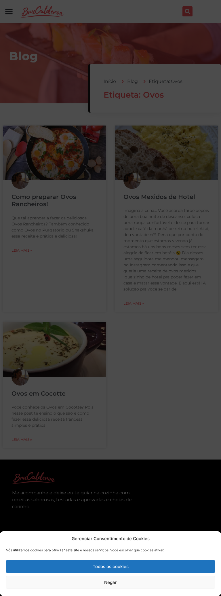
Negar (110, 582)
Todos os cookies (111, 566)
